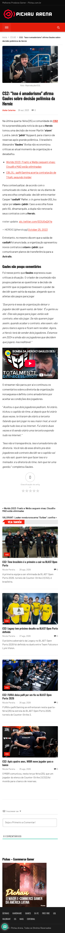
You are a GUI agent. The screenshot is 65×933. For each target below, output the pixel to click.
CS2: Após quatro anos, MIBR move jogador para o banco (27, 763)
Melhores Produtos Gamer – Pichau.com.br (21, 2)
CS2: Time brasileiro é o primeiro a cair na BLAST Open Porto (29, 563)
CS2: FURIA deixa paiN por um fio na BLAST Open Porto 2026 (27, 696)
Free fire (46, 913)
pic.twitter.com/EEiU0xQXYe (35, 221)
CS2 (7, 554)
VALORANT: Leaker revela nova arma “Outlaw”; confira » (29, 517)
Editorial (31, 919)
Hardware (17, 913)
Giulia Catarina (8, 110)
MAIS (22, 919)
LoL (54, 913)
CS (15, 919)
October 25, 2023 (38, 229)
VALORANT (6, 919)
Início (4, 37)
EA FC (36, 913)
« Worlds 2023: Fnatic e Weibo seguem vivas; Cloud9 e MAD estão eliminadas (28, 509)
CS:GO (13, 37)
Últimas (5, 913)
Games (28, 913)
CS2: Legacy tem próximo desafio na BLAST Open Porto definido (30, 630)
